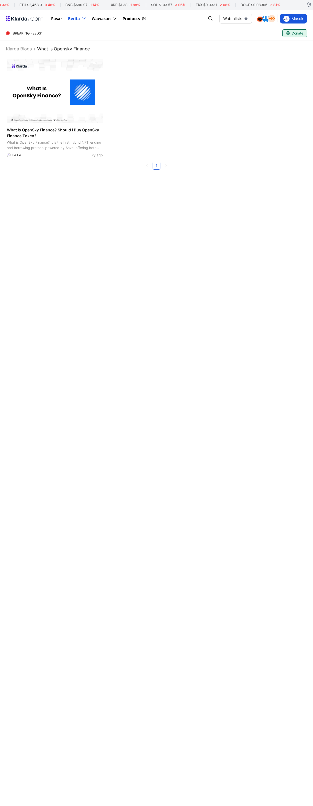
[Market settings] (309, 5)
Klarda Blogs (19, 48)
